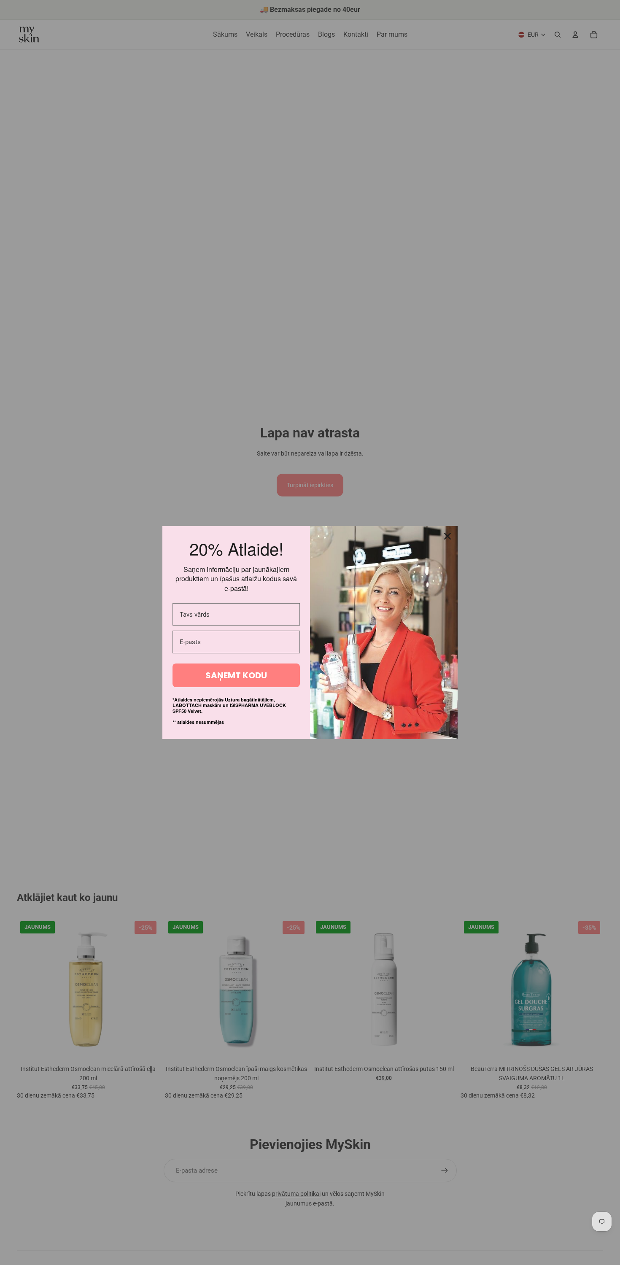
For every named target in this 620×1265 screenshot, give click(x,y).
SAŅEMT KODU (236, 675)
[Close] (447, 536)
